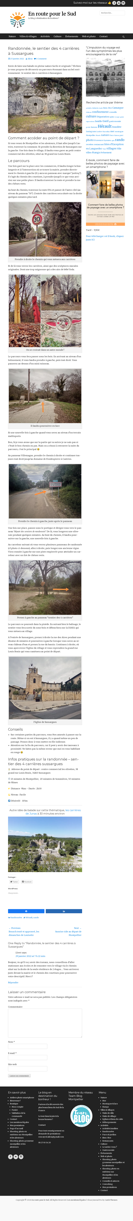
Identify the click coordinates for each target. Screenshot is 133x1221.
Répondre (13, 982)
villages (111, 148)
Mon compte (17, 1107)
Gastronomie (108, 1150)
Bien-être (106, 1138)
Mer (104, 1101)
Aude (101, 108)
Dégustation (103, 116)
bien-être (107, 108)
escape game (119, 117)
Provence (98, 140)
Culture (57, 36)
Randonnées (16, 917)
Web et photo (89, 36)
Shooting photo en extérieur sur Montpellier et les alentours (21, 1134)
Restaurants (107, 1141)
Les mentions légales (19, 1122)
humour (94, 127)
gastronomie (115, 121)
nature (105, 135)
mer (112, 131)
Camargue (117, 108)
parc (121, 135)
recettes (89, 144)
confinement (100, 111)
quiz (113, 140)
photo (90, 140)
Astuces (95, 108)
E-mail (12, 1053)
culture (91, 116)
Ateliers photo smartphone (22, 1097)
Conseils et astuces (110, 1181)
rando (36, 917)
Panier (15, 1110)
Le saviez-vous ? (109, 1147)
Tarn (104, 149)
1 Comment (41, 59)
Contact (103, 36)
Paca (111, 135)
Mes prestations (17, 1125)
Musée (98, 135)
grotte (88, 127)
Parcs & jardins (109, 1134)
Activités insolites (110, 1128)
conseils (113, 112)
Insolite (116, 126)
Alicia (30, 59)
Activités (45, 36)
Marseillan (106, 132)
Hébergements (109, 1122)
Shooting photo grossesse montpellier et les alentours (22, 1144)
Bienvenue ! (15, 1101)
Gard (105, 121)
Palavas (116, 135)
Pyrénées (107, 140)
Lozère (99, 132)
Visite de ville (108, 1113)
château (88, 112)
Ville (119, 148)
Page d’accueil (16, 1128)
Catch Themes (111, 1200)
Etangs (105, 1107)
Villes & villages (28, 36)
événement (106, 152)
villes (88, 152)
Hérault (29, 917)
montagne (119, 132)
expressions (90, 121)
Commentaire (15, 1006)
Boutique (14, 1104)
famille (98, 121)
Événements (71, 36)
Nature (12, 36)
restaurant (99, 144)
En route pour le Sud (52, 14)
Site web (12, 1064)
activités (89, 108)
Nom (11, 1042)
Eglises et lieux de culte (112, 1119)
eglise (111, 117)
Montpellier (90, 135)
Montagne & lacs (110, 1104)
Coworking (107, 1184)
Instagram (91, 131)
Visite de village (109, 1116)
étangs (96, 152)
